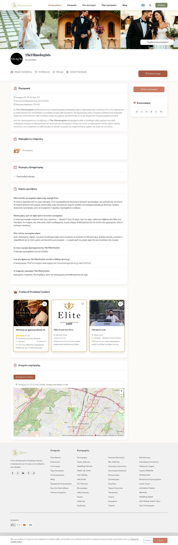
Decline (147, 540)
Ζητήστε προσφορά (78, 72)
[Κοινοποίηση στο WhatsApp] (142, 112)
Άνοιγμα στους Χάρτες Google (57, 385)
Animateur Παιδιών (147, 488)
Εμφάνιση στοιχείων (25, 377)
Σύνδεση (161, 5)
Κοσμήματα (112, 501)
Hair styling (82, 475)
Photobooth (144, 475)
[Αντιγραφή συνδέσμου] (137, 112)
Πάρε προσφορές (109, 5)
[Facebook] (12, 473)
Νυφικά (80, 497)
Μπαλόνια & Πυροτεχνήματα (111, 338)
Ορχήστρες (81, 505)
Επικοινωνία (55, 462)
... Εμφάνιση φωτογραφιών (157, 42)
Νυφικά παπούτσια (115, 488)
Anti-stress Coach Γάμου (149, 501)
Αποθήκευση (44, 72)
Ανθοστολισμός (83, 492)
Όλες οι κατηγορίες (146, 505)
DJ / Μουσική (20, 341)
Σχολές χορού (144, 484)
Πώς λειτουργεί (89, 5)
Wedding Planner (60, 338)
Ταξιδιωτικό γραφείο (146, 466)
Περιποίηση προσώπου (117, 466)
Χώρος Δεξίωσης (83, 462)
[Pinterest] (28, 473)
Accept (160, 540)
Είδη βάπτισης (144, 457)
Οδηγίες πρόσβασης (23, 72)
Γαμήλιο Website (146, 471)
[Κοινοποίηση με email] (161, 112)
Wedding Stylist (146, 497)
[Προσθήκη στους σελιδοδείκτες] (44, 303)
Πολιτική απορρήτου (58, 492)
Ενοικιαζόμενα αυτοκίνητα (149, 462)
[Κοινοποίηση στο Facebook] (151, 112)
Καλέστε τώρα (154, 74)
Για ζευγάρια (55, 466)
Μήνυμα (59, 72)
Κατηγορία (71, 5)
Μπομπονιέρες (114, 475)
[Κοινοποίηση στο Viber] (146, 112)
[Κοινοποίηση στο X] (156, 112)
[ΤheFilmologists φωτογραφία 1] (89, 29)
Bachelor (143, 492)
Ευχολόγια (112, 484)
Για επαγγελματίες (57, 475)
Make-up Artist (84, 471)
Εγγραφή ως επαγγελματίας (61, 484)
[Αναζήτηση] (150, 5)
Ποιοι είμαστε (55, 457)
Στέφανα (111, 505)
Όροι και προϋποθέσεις (59, 488)
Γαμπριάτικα (113, 492)
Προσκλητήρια (113, 479)
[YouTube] (23, 473)
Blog (125, 5)
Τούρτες (111, 497)
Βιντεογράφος (82, 488)
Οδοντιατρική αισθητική (117, 471)
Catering (81, 501)
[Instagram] (18, 473)
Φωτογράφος (82, 457)
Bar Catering (113, 462)
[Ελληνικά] (143, 5)
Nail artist (81, 479)
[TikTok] (34, 473)
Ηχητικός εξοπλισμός (116, 457)
